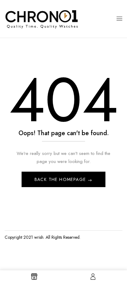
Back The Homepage (61, 179)
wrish (38, 237)
